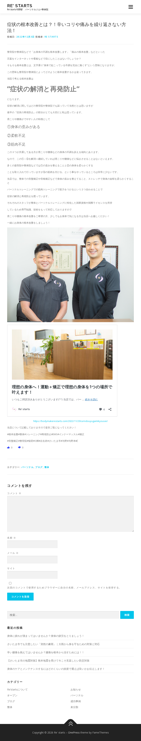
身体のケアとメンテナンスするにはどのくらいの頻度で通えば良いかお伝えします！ (56, 668)
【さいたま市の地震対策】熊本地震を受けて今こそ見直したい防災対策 (48, 660)
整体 (46, 467)
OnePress (74, 732)
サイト (11, 568)
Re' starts (19, 5)
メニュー (130, 6)
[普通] (19, 447)
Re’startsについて (17, 689)
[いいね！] (8, 447)
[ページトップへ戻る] (70, 723)
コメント (14, 493)
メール (13, 553)
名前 (11, 537)
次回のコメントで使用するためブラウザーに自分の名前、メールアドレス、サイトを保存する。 (64, 587)
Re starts (51, 36)
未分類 (74, 707)
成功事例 (75, 701)
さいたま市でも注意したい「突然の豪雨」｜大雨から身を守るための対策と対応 (53, 644)
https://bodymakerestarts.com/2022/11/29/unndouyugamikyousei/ (70, 421)
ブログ (39, 467)
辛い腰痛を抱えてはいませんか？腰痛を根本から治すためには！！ (45, 652)
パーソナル (27, 467)
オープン (12, 695)
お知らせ (75, 689)
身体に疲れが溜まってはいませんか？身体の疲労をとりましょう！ (45, 636)
